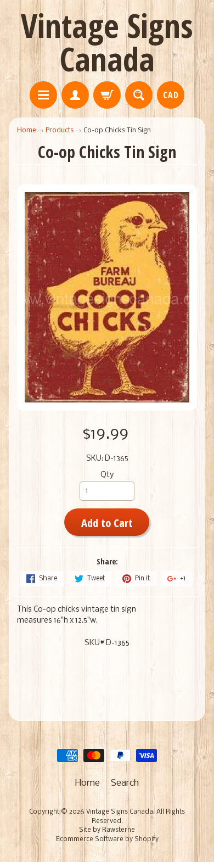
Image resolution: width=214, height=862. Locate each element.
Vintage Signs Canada (107, 42)
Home (26, 130)
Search (125, 783)
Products (60, 130)
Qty (107, 475)
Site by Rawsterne (107, 830)
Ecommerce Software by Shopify (107, 839)
